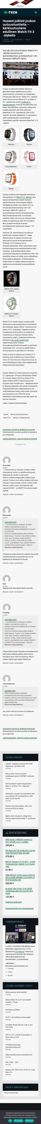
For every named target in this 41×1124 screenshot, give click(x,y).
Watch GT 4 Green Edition (21, 418)
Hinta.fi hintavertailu (11, 1093)
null (4, 584)
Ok (10, 1121)
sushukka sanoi (11, 522)
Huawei (6, 414)
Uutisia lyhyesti (13, 757)
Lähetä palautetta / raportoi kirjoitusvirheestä (20, 439)
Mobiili (27, 40)
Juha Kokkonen (17, 40)
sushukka (6, 465)
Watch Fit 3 (7, 418)
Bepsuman (7, 515)
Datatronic (17, 832)
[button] (36, 12)
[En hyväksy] (38, 1117)
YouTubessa (19, 951)
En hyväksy (18, 1121)
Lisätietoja (29, 1121)
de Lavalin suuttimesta (19, 340)
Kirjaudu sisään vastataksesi (13, 494)
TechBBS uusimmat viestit (19, 985)
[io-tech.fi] (10, 12)
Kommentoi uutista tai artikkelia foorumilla (19, 429)
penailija (6, 613)
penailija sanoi (10, 691)
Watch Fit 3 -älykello (24, 197)
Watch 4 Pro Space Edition (19, 414)
